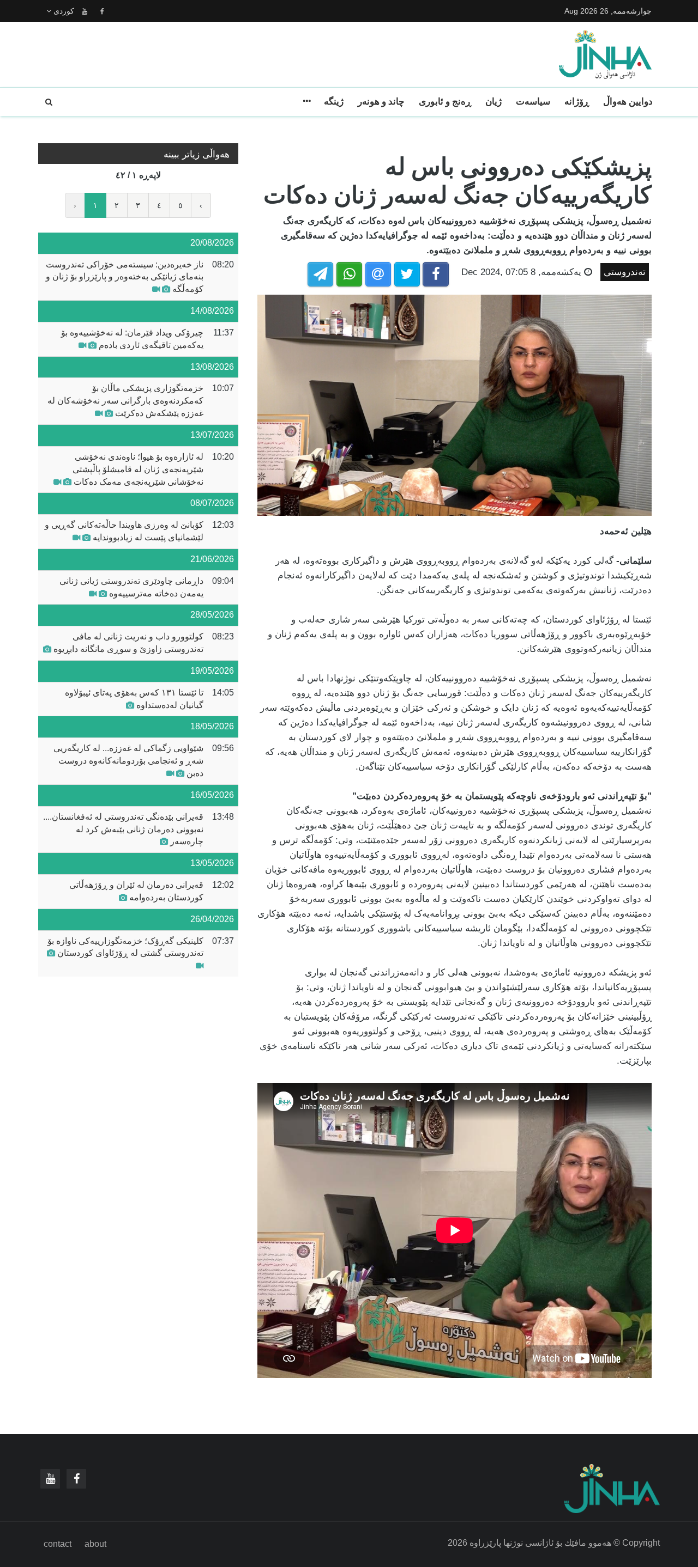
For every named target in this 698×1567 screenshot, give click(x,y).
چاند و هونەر (381, 101)
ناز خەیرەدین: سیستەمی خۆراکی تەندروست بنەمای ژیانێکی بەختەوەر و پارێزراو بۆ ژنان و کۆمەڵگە (124, 277)
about (95, 1543)
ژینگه (334, 101)
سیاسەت (533, 101)
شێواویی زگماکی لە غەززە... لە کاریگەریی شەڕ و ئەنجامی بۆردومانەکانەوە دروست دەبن (128, 760)
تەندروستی (625, 272)
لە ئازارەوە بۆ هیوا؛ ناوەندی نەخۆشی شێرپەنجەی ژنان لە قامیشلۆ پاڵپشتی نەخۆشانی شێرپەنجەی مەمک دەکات (138, 469)
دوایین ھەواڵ (628, 101)
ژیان (493, 101)
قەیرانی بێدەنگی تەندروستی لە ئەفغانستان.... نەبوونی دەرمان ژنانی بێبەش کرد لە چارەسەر (123, 829)
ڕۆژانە (576, 101)
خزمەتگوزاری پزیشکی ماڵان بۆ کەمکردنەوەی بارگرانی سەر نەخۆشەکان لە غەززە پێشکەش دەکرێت (125, 400)
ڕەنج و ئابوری (445, 101)
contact (57, 1543)
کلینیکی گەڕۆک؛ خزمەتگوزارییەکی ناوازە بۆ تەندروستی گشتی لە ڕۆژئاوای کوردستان (125, 947)
